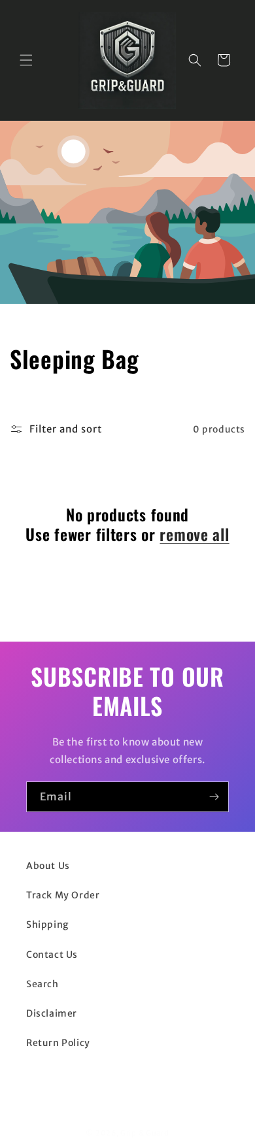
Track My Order (62, 895)
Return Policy (58, 1043)
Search (42, 984)
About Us (48, 866)
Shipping (47, 924)
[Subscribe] (213, 796)
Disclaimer (51, 1013)
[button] (26, 60)
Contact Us (52, 954)
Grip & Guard (144, 1133)
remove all (194, 534)
